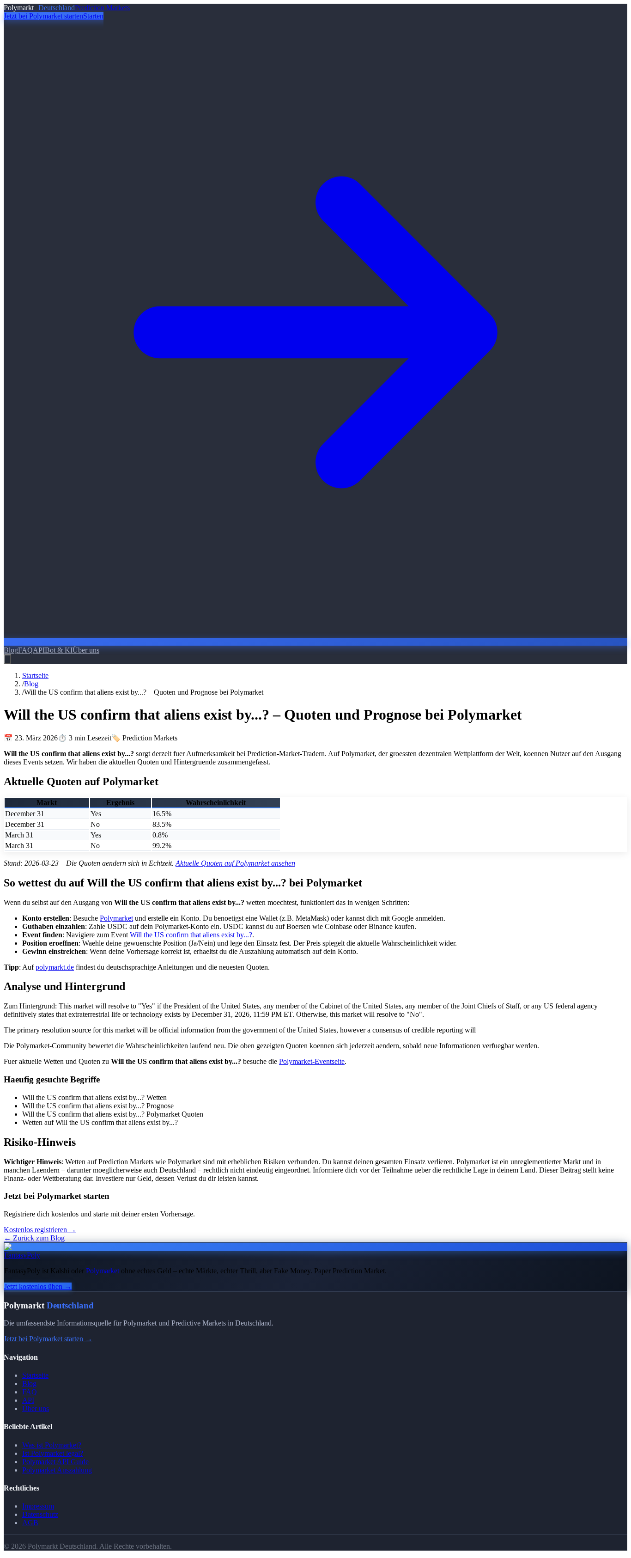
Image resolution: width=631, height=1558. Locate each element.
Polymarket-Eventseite (312, 1061)
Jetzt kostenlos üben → (38, 1286)
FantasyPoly (22, 1255)
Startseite (35, 675)
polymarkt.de (55, 967)
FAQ (25, 650)
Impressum (38, 1506)
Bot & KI (59, 650)
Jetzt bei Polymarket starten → (48, 1339)
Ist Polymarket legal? (52, 1453)
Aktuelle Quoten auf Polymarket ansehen (235, 863)
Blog (11, 650)
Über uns (86, 650)
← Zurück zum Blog (34, 1238)
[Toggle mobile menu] (7, 659)
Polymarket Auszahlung (57, 1470)
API (39, 650)
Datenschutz (40, 1514)
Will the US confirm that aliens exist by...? (191, 935)
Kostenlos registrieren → (40, 1230)
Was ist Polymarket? (51, 1445)
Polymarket (116, 918)
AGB (30, 1523)
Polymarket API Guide (55, 1462)
